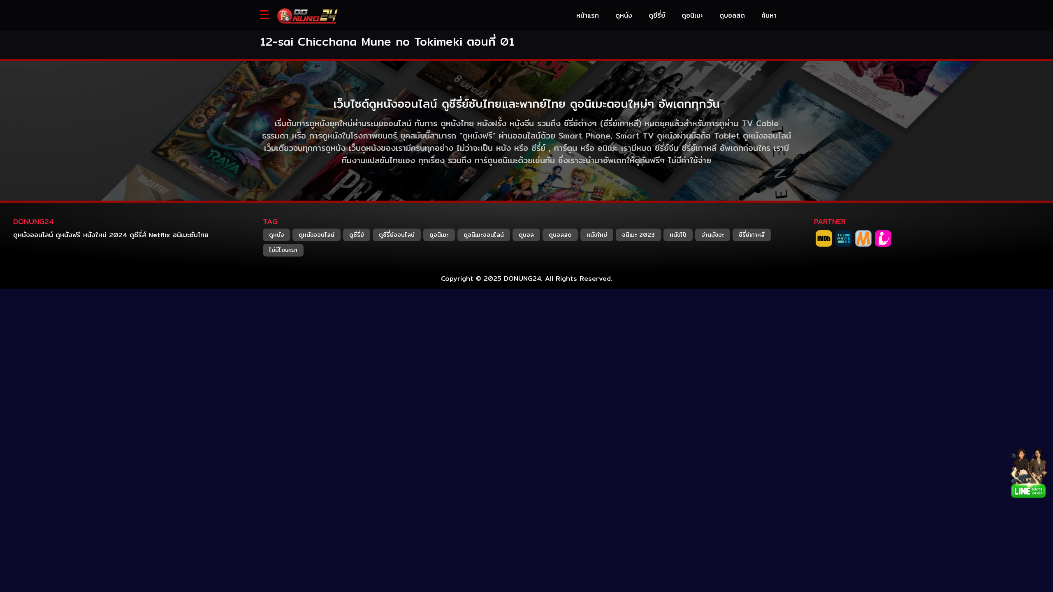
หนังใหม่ (597, 234)
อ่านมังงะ (712, 234)
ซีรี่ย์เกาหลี (752, 234)
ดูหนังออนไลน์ (316, 234)
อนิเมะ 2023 (638, 234)
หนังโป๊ (678, 234)
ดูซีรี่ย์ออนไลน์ (397, 234)
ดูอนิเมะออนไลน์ (484, 234)
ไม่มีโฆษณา (283, 249)
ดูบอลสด (560, 234)
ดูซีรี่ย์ (356, 234)
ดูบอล (526, 234)
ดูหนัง (276, 234)
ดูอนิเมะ (439, 234)
